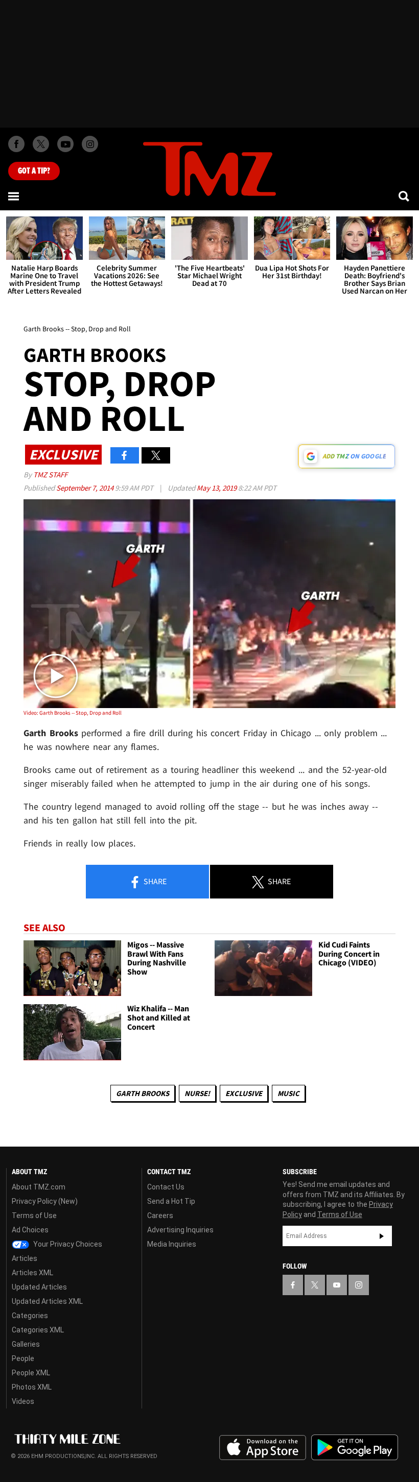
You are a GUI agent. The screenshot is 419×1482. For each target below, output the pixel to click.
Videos (23, 1401)
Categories (30, 1315)
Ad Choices (30, 1230)
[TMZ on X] (41, 144)
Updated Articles (39, 1287)
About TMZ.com (38, 1187)
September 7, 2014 (85, 488)
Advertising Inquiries (180, 1230)
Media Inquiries (171, 1244)
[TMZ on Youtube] (65, 144)
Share (154, 881)
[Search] (404, 196)
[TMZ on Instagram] (90, 144)
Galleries (26, 1344)
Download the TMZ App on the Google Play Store (354, 1448)
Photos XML (32, 1387)
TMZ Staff (50, 474)
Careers (160, 1215)
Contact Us (165, 1187)
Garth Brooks (142, 1093)
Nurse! (197, 1093)
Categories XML (38, 1330)
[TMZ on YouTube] (337, 1285)
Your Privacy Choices (67, 1244)
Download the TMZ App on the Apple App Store (262, 1448)
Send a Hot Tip (171, 1201)
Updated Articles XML (47, 1301)
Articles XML (32, 1273)
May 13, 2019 (217, 488)
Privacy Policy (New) (45, 1201)
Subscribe (381, 1236)
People (23, 1358)
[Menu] (14, 196)
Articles (24, 1258)
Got (34, 171)
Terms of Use (34, 1215)
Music (288, 1093)
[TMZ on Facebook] (16, 144)
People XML (31, 1373)
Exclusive (243, 1093)
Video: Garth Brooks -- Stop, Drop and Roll (73, 712)
